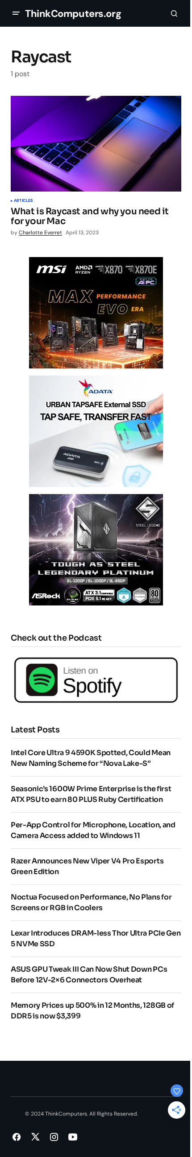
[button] (16, 13)
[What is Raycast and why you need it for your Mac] (96, 144)
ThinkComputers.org (73, 13)
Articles (23, 201)
